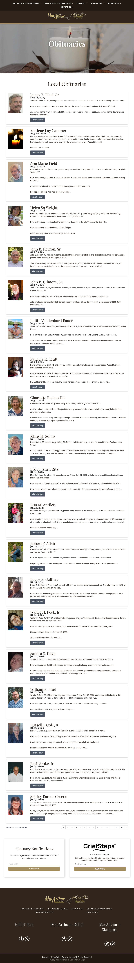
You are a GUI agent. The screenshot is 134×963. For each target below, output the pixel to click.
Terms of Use (67, 960)
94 (116, 827)
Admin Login (80, 960)
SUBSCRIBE (34, 869)
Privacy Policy (55, 960)
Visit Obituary (37, 120)
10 (107, 827)
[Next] (126, 827)
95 (121, 827)
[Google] (27, 939)
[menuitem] (27, 3)
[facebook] (21, 939)
